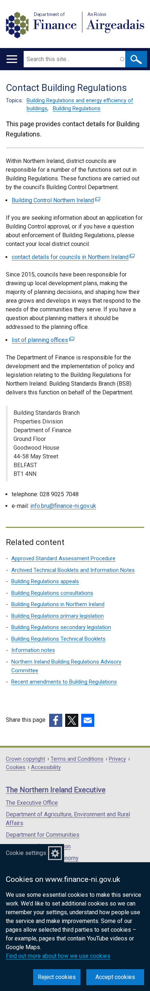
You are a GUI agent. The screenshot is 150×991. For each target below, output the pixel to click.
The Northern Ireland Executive (56, 789)
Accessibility (46, 767)
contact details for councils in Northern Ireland (72, 257)
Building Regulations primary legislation (57, 616)
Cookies (15, 767)
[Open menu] (12, 59)
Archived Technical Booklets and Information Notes (73, 570)
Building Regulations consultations (52, 593)
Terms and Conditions (77, 759)
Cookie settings (26, 852)
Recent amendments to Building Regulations (64, 681)
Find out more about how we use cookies (58, 955)
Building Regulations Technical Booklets (58, 639)
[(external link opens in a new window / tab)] (55, 720)
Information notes (33, 650)
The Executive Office (32, 802)
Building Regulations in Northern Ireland (57, 604)
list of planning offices (42, 340)
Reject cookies (57, 977)
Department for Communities (42, 834)
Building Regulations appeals (45, 581)
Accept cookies (115, 977)
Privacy (117, 759)
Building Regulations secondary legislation (61, 627)
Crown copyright (25, 759)
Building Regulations (76, 108)
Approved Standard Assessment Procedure (63, 558)
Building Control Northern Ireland (55, 200)
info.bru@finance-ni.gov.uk (63, 505)
